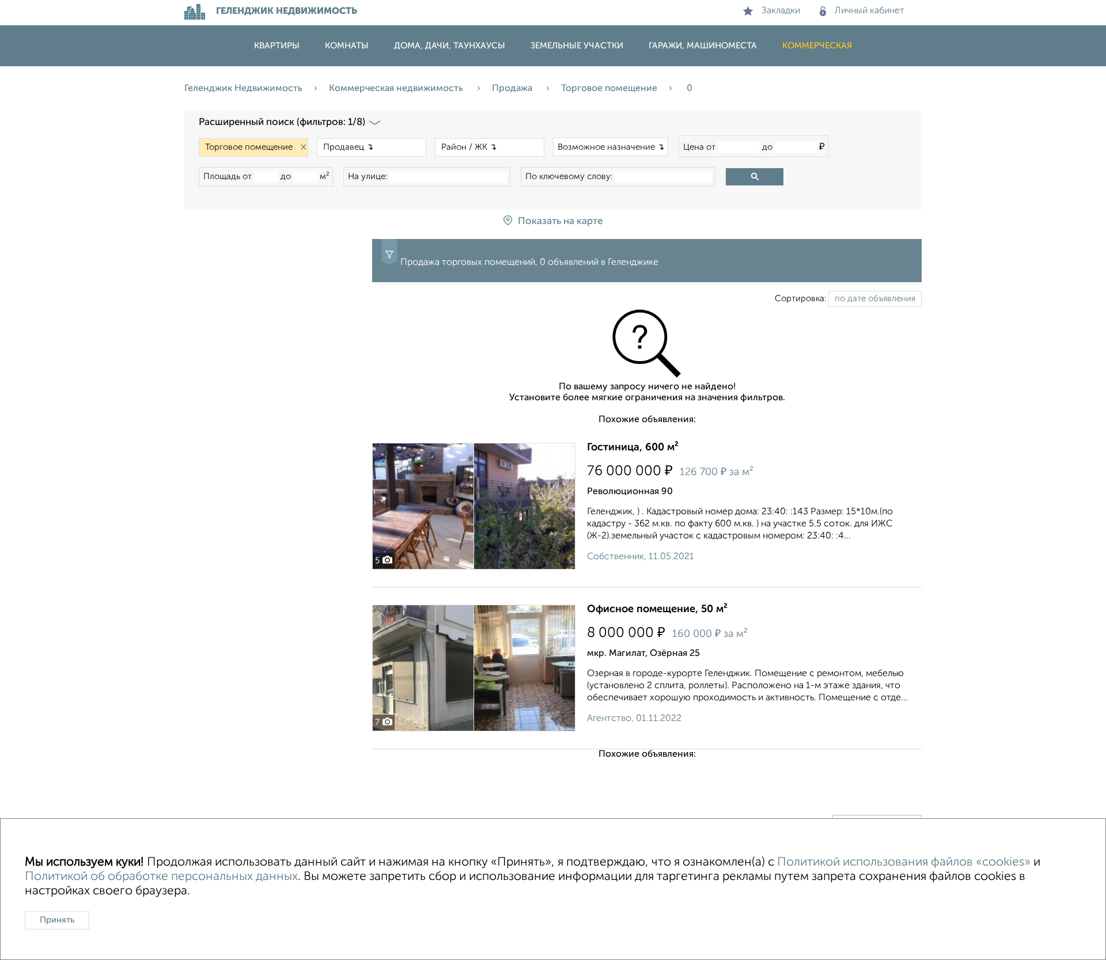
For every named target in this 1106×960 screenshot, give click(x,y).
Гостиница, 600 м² (633, 447)
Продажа (513, 88)
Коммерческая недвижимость (397, 88)
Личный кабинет (869, 11)
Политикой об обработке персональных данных (161, 877)
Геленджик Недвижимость (243, 88)
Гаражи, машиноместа (703, 45)
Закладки (781, 11)
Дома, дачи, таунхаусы (449, 45)
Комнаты (347, 45)
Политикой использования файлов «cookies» (904, 862)
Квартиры (277, 45)
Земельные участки (577, 45)
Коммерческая (817, 45)
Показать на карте (560, 221)
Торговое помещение (609, 88)
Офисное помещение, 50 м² (657, 609)
